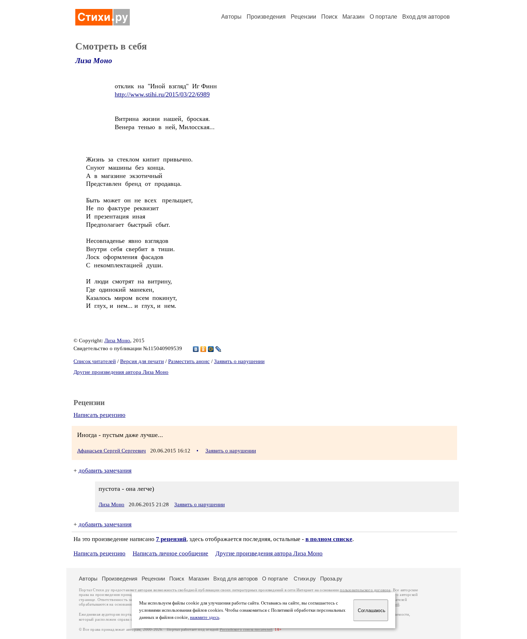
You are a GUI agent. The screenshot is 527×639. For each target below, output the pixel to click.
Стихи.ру (305, 578)
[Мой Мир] (211, 349)
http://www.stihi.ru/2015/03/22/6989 (162, 94)
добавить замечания (105, 470)
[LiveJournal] (218, 349)
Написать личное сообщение (170, 553)
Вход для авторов (426, 17)
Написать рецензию (99, 415)
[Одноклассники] (203, 349)
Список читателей (94, 361)
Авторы (231, 17)
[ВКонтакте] (196, 349)
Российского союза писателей (246, 629)
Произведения (266, 17)
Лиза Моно (93, 60)
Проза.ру (331, 578)
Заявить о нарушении (239, 361)
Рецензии (303, 17)
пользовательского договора (365, 590)
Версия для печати (142, 361)
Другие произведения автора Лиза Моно (120, 372)
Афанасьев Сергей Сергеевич (111, 451)
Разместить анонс (189, 361)
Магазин (353, 17)
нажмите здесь (204, 617)
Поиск (329, 17)
